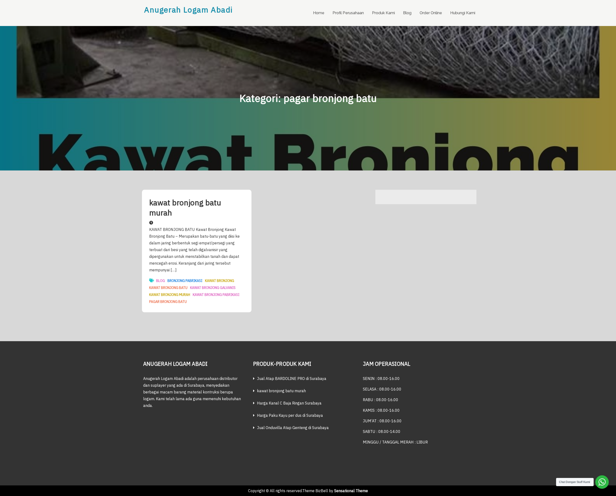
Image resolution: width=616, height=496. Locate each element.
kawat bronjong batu (168, 288)
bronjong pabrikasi (184, 281)
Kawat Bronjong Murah (169, 295)
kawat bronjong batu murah (185, 207)
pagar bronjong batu (168, 302)
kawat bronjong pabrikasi (216, 295)
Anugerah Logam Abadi (188, 10)
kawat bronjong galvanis (213, 288)
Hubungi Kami (462, 13)
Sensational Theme (351, 490)
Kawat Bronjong (219, 281)
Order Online (431, 13)
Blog (407, 13)
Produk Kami (383, 13)
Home (318, 13)
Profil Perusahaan (348, 13)
